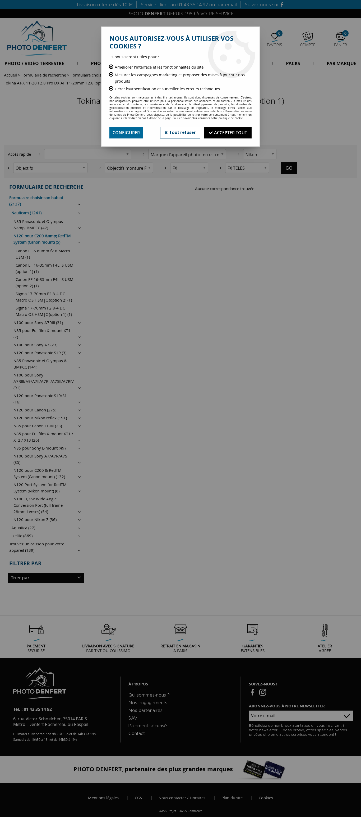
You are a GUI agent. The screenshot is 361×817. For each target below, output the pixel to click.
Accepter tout (230, 133)
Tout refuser (182, 133)
